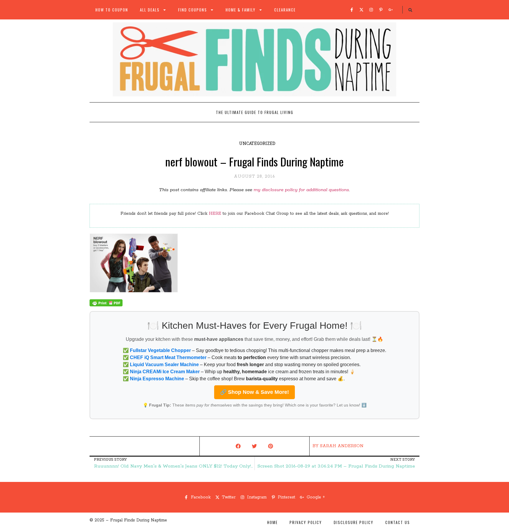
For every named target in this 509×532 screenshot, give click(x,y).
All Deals (150, 10)
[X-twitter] (361, 10)
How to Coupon (111, 10)
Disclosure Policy (354, 522)
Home (272, 522)
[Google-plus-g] (390, 10)
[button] (410, 10)
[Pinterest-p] (381, 10)
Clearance (285, 10)
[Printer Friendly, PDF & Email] (106, 305)
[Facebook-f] (352, 10)
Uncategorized (257, 143)
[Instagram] (371, 10)
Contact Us (397, 522)
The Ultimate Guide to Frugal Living (254, 112)
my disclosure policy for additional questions (301, 190)
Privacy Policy (306, 522)
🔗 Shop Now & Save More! (254, 392)
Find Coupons (192, 10)
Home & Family (241, 10)
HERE (215, 213)
